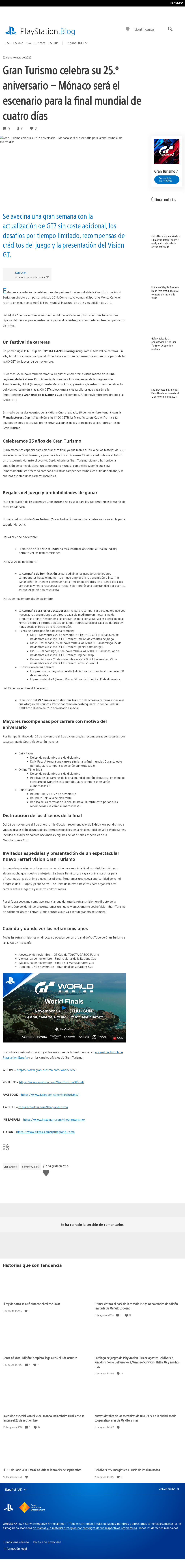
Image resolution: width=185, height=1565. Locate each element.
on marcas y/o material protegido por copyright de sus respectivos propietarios (85, 1528)
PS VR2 (18, 43)
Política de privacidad (47, 1542)
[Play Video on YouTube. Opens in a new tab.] (118, 1038)
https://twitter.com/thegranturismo (43, 1107)
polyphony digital (31, 1166)
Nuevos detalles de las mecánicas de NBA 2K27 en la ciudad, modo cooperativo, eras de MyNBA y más (135, 1418)
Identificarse (144, 29)
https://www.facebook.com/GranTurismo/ (50, 1094)
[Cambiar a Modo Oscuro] (127, 29)
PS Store (40, 43)
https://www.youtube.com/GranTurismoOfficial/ (51, 1082)
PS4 (28, 43)
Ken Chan (20, 272)
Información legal (15, 1548)
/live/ (72, 1070)
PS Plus (53, 43)
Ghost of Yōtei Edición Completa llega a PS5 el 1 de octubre (40, 1358)
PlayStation (48, 31)
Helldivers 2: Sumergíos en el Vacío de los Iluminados (127, 1470)
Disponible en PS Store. (166, 179)
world (64, 1070)
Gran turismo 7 (11, 1166)
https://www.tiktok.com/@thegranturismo (45, 1132)
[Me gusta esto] (26, 1311)
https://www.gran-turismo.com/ (39, 1070)
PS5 (7, 43)
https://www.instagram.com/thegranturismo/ (54, 1119)
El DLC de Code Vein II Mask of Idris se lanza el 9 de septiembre (42, 1470)
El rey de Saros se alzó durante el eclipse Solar (31, 1304)
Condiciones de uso (16, 1542)
